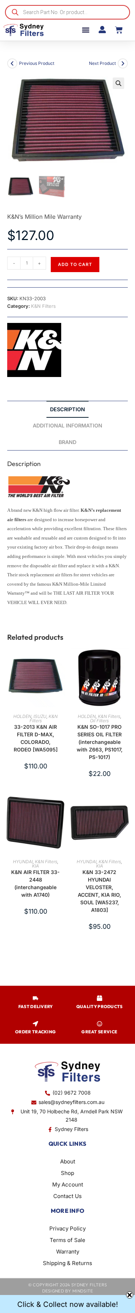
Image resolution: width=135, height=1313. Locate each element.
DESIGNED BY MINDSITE (67, 1291)
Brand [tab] (67, 442)
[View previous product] (12, 63)
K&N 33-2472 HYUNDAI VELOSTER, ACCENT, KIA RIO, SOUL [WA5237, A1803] (99, 891)
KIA (35, 866)
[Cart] (118, 30)
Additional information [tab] (67, 425)
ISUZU (39, 716)
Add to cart (75, 264)
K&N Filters (43, 306)
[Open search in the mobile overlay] (67, 12)
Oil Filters (99, 720)
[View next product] (123, 63)
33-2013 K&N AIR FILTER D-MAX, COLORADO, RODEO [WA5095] (36, 738)
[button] (85, 30)
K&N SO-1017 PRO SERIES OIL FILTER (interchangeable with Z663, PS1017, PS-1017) (99, 742)
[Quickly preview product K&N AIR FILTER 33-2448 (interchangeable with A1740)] (61, 805)
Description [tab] (67, 409)
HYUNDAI (23, 861)
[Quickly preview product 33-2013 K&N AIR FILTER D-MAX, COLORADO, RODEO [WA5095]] (61, 660)
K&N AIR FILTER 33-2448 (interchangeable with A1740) (35, 883)
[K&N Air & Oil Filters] (34, 350)
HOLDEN (22, 716)
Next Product (102, 63)
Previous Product (36, 63)
